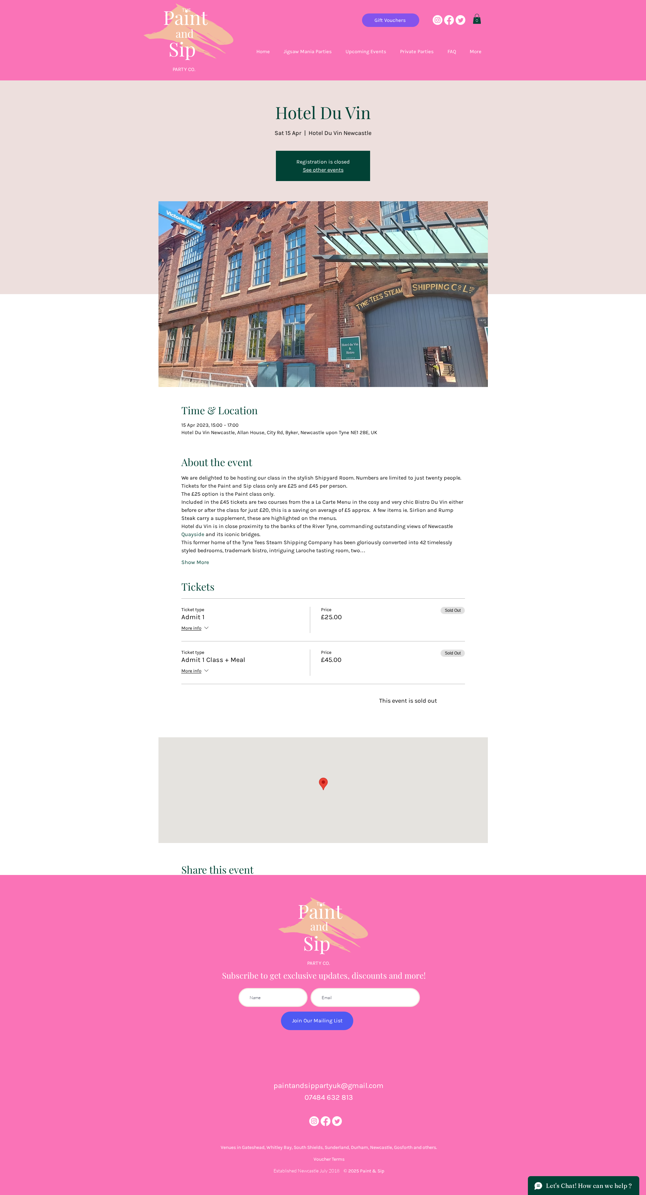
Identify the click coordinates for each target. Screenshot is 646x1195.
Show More (195, 562)
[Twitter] (460, 20)
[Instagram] (437, 20)
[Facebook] (449, 20)
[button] (477, 19)
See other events (323, 170)
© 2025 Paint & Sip (364, 1171)
